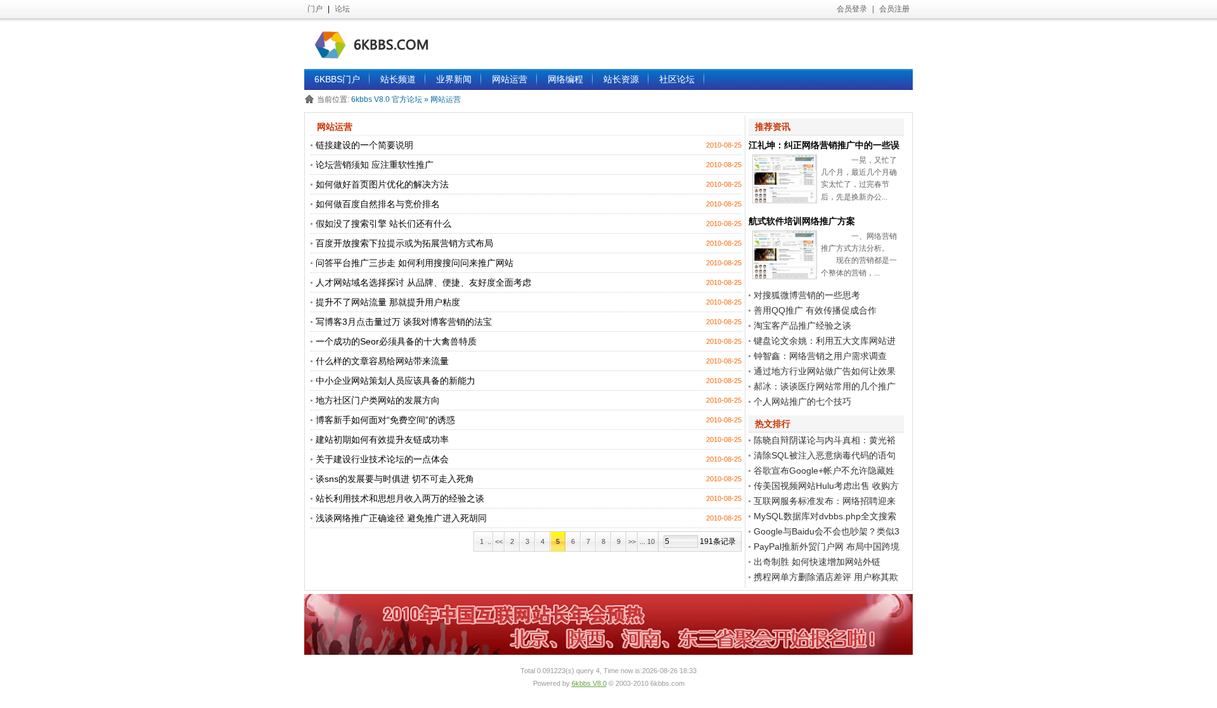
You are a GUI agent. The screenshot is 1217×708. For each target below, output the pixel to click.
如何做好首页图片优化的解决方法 (382, 184)
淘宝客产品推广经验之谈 (802, 325)
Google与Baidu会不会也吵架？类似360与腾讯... (824, 532)
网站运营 (509, 79)
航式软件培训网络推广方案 (802, 221)
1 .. (483, 541)
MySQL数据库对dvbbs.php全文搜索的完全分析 (822, 517)
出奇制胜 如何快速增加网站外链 (817, 562)
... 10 (648, 541)
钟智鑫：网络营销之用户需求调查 (820, 356)
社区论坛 (677, 79)
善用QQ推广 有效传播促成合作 (815, 310)
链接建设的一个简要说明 (364, 145)
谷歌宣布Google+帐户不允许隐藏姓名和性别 (821, 471)
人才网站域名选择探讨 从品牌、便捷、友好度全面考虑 (423, 282)
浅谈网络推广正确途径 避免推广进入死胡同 (401, 518)
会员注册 (894, 8)
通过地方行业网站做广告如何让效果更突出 (822, 372)
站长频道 (398, 79)
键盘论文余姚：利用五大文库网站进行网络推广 (822, 342)
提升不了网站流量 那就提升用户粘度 (388, 302)
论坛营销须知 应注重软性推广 (375, 165)
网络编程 (565, 79)
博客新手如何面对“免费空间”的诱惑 (385, 420)
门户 (315, 8)
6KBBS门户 (337, 79)
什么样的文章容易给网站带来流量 (382, 361)
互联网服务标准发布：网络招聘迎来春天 (822, 502)
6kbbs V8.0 (589, 683)
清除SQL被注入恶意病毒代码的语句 (825, 455)
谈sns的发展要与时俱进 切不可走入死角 (395, 479)
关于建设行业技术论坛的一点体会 (382, 459)
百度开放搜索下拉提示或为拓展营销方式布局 (404, 243)
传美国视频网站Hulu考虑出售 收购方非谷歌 (824, 487)
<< (499, 541)
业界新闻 (454, 79)
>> (632, 541)
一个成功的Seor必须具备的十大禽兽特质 (396, 341)
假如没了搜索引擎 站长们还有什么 (383, 223)
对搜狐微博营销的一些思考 (807, 295)
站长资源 (621, 79)
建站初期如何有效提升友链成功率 (382, 439)
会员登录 (852, 8)
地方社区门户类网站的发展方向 (378, 400)
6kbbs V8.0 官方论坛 (387, 99)
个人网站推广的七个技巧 (802, 401)
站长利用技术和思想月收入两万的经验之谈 (400, 498)
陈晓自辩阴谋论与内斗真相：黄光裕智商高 (822, 441)
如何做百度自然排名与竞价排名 (378, 204)
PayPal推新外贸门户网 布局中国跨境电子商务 (824, 547)
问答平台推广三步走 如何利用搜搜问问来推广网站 (414, 263)
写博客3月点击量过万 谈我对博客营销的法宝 (404, 322)
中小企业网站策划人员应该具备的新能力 (395, 381)
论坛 (342, 8)
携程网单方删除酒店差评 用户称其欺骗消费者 (823, 578)
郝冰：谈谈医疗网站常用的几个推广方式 (822, 387)
